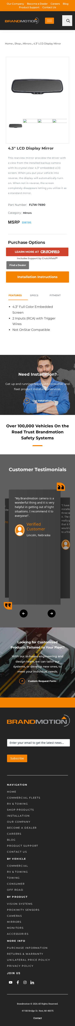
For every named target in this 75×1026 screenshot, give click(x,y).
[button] (24, 613)
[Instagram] (25, 982)
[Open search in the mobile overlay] (67, 20)
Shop (18, 43)
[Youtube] (10, 982)
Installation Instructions (37, 277)
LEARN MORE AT (27, 252)
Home (9, 43)
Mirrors (27, 43)
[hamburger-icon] (49, 21)
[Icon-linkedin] (32, 982)
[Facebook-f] (17, 982)
